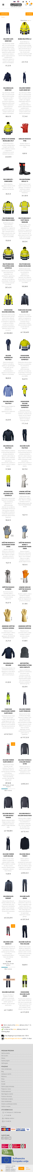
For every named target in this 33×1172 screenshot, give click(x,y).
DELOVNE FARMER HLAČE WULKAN (8, 855)
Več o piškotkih (28, 1168)
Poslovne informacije (6, 1096)
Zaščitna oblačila (5, 1053)
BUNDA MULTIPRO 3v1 (24, 39)
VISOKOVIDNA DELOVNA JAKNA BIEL (8, 311)
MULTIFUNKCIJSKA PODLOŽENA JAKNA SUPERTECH (8, 266)
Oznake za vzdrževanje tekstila (9, 1104)
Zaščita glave (4, 1063)
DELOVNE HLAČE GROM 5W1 (8, 40)
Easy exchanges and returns (13, 1038)
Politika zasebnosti (6, 1091)
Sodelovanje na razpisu (7, 1099)
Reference (4, 1076)
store (17, 1025)
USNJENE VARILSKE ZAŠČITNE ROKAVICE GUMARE (25, 589)
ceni (28, 20)
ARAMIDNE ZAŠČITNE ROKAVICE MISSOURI (24, 627)
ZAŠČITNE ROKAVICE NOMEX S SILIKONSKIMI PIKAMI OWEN (24, 546)
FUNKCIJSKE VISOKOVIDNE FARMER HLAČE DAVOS (8, 711)
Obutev (3, 1058)
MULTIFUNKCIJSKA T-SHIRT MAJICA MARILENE (25, 220)
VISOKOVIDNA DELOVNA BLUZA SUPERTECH (25, 357)
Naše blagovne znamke (7, 1094)
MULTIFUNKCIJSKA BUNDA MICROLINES (25, 265)
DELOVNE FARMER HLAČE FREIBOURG (24, 710)
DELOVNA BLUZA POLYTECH (8, 447)
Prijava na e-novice (6, 1089)
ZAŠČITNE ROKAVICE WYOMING (8, 588)
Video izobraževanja (6, 1069)
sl (15, 2)
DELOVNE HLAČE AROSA (25, 897)
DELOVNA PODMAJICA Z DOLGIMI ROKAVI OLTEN (24, 762)
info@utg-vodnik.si (9, 1118)
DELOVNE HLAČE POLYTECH (25, 447)
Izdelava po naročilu (6, 1074)
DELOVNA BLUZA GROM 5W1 (8, 89)
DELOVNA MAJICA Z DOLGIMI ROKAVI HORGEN (8, 815)
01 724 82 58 (7, 1115)
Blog (2, 1071)
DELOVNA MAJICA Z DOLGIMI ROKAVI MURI (25, 814)
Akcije (2, 1079)
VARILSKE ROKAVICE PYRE (25, 140)
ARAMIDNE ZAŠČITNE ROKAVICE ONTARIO (8, 627)
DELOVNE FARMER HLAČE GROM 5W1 (24, 89)
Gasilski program (5, 1061)
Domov (3, 17)
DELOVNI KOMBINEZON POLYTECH (8, 357)
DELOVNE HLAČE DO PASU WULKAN (25, 943)
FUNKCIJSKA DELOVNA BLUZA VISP (24, 311)
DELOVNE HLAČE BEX (8, 992)
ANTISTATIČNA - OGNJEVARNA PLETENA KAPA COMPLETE (25, 665)
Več (8, 86)
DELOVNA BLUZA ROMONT (8, 897)
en (19, 2)
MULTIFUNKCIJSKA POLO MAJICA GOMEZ (8, 219)
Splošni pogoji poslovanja (7, 1086)
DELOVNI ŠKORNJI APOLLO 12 (24, 180)
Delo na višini (4, 1056)
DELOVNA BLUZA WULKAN (8, 664)
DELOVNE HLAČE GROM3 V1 (8, 943)
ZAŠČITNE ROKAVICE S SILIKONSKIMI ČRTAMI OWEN (8, 545)
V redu (21, 1168)
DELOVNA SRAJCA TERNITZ (25, 855)
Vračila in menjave (5, 1106)
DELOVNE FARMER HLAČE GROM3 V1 (8, 761)
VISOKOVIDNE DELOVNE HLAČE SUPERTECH (8, 493)
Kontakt (3, 1084)
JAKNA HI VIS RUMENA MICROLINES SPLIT (8, 140)
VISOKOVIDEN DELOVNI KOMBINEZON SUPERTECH (25, 404)
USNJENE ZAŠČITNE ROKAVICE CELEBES (25, 492)
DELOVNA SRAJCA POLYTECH (8, 402)
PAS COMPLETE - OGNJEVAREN (8, 180)
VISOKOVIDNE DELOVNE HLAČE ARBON (25, 994)
